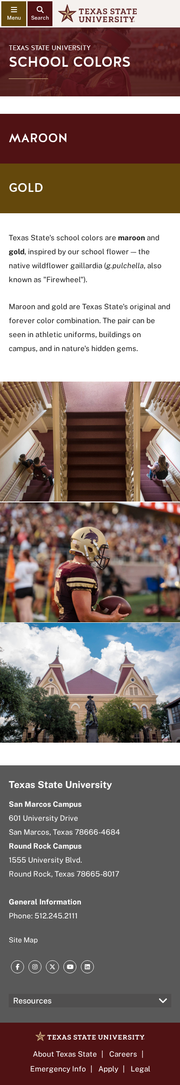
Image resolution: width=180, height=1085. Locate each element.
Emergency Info (58, 1069)
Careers (123, 1054)
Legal (140, 1069)
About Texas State (65, 1054)
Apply (108, 1069)
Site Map (23, 940)
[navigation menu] (13, 13)
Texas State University (50, 48)
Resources (32, 1000)
